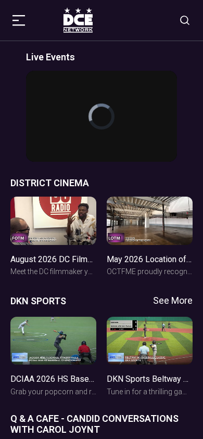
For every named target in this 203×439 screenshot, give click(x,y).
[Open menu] (20, 20)
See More (173, 300)
